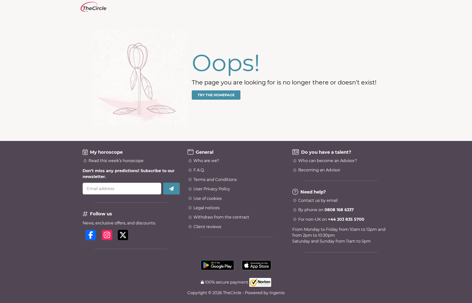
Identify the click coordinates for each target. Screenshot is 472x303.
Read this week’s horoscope (116, 161)
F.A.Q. (199, 170)
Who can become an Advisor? (327, 161)
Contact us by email (318, 200)
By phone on (326, 210)
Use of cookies (207, 198)
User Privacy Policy (211, 189)
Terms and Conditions (215, 180)
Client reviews (207, 227)
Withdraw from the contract (221, 217)
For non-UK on (331, 219)
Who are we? (206, 161)
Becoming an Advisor (319, 170)
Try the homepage (216, 95)
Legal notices (206, 208)
